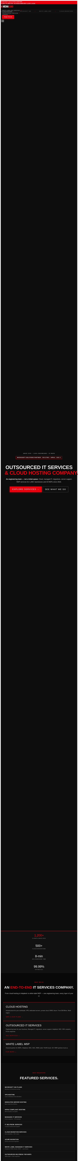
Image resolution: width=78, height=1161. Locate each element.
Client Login (30, 3)
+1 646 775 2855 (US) (7, 3)
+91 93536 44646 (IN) (20, 3)
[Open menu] (3, 21)
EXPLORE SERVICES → (25, 489)
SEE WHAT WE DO (55, 489)
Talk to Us (8, 17)
